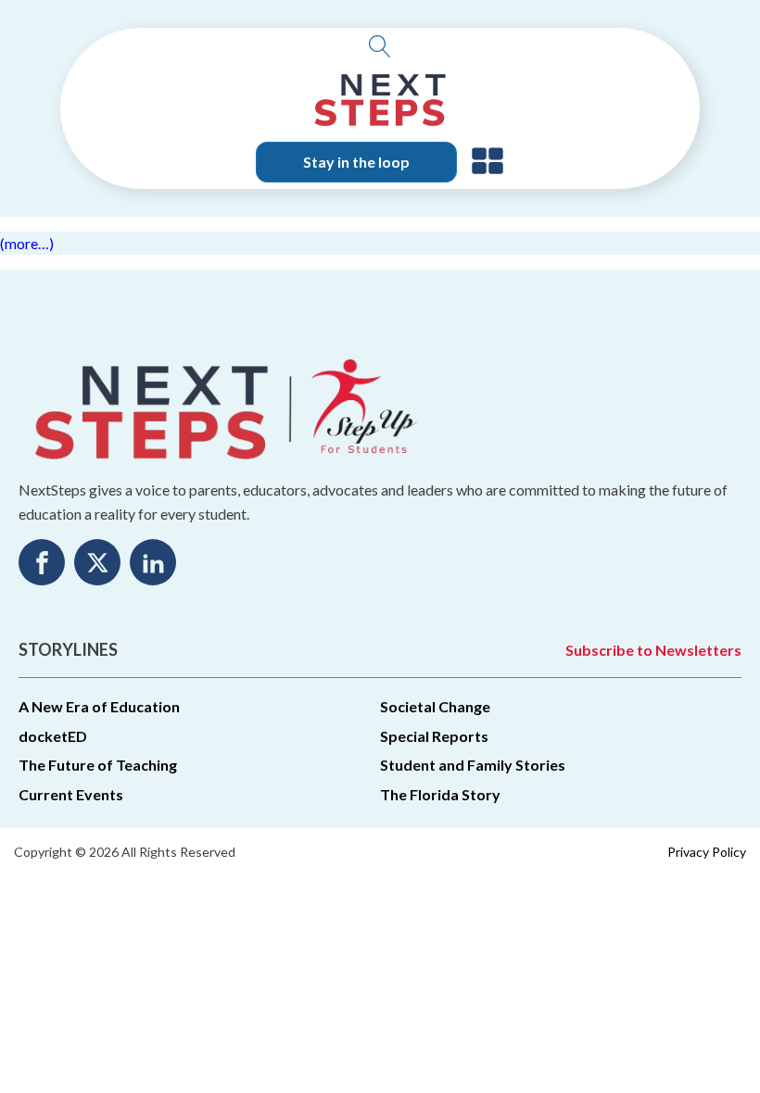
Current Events (71, 794)
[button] (487, 162)
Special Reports (434, 736)
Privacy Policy (706, 852)
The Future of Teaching (98, 764)
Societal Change (435, 706)
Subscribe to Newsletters (653, 650)
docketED (53, 736)
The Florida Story (440, 794)
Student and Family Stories (472, 764)
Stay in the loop (356, 161)
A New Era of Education (99, 706)
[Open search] (380, 46)
